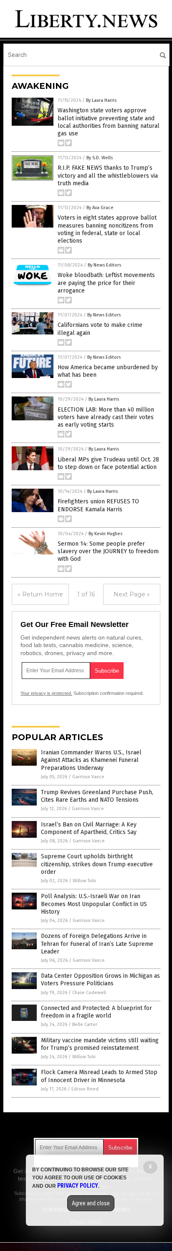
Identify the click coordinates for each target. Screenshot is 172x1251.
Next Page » (132, 594)
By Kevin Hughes (105, 533)
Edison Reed (85, 1089)
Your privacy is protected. (46, 693)
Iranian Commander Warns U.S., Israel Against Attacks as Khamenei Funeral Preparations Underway (91, 760)
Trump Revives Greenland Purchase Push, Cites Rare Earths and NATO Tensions (97, 796)
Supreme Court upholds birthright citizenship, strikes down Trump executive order (97, 864)
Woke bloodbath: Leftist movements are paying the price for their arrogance (106, 283)
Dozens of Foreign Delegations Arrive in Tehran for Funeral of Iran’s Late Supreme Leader (97, 943)
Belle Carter (84, 1024)
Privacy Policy (77, 1185)
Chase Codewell (89, 992)
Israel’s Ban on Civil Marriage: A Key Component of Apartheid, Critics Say (89, 828)
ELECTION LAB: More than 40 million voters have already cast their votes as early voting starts (106, 417)
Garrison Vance (88, 777)
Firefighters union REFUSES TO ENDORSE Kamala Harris (98, 505)
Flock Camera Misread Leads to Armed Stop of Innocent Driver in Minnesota (99, 1076)
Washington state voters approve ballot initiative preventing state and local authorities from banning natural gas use (108, 122)
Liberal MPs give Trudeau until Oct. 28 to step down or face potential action (108, 463)
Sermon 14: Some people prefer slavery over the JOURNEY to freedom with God (108, 551)
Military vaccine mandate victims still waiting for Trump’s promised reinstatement (100, 1044)
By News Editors (104, 265)
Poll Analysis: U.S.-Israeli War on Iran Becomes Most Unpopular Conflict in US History (94, 904)
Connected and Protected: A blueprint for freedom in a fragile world (96, 1012)
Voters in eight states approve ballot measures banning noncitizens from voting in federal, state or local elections (107, 229)
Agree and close (91, 1203)
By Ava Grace (100, 207)
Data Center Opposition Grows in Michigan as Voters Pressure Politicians (100, 979)
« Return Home (40, 594)
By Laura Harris (101, 100)
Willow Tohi (84, 880)
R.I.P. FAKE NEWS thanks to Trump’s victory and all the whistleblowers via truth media (108, 175)
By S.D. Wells (99, 158)
